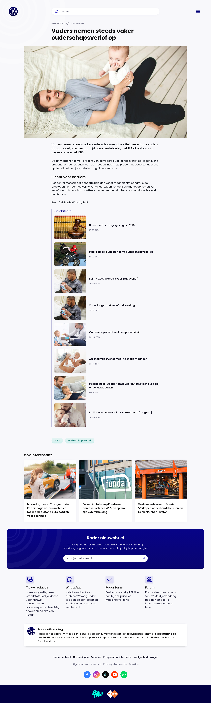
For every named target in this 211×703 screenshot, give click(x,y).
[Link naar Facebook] (87, 674)
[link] (57, 440)
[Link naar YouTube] (114, 674)
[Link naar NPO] (113, 694)
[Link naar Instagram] (96, 674)
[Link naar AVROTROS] (97, 694)
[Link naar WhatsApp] (123, 674)
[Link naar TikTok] (105, 674)
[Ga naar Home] (13, 11)
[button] (197, 11)
